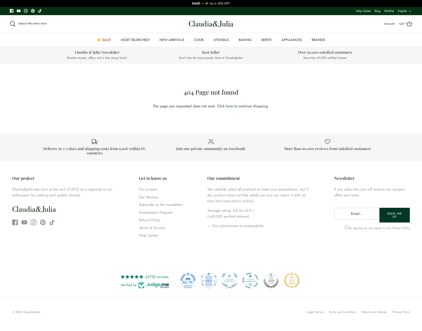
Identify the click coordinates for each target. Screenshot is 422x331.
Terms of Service (152, 228)
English (402, 11)
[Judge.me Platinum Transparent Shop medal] (250, 280)
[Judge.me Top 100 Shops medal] (271, 280)
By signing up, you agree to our (379, 228)
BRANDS (318, 39)
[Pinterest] (33, 11)
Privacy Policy (401, 228)
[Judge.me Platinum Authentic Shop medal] (229, 280)
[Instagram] (26, 11)
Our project (148, 189)
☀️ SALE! (104, 39)
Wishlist (389, 11)
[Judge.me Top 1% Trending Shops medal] (292, 280)
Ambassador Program (156, 212)
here (229, 106)
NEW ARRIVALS (171, 39)
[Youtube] (19, 11)
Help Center (363, 11)
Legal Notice (315, 312)
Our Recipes (148, 197)
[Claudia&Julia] (211, 24)
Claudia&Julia (31, 312)
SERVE (266, 39)
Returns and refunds (374, 312)
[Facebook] (11, 11)
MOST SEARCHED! (135, 39)
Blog (377, 11)
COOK (199, 39)
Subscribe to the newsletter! (161, 204)
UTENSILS (221, 39)
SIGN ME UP (394, 215)
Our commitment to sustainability (237, 226)
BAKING (245, 39)
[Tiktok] (40, 11)
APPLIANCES (291, 39)
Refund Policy (149, 220)
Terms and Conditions (342, 312)
